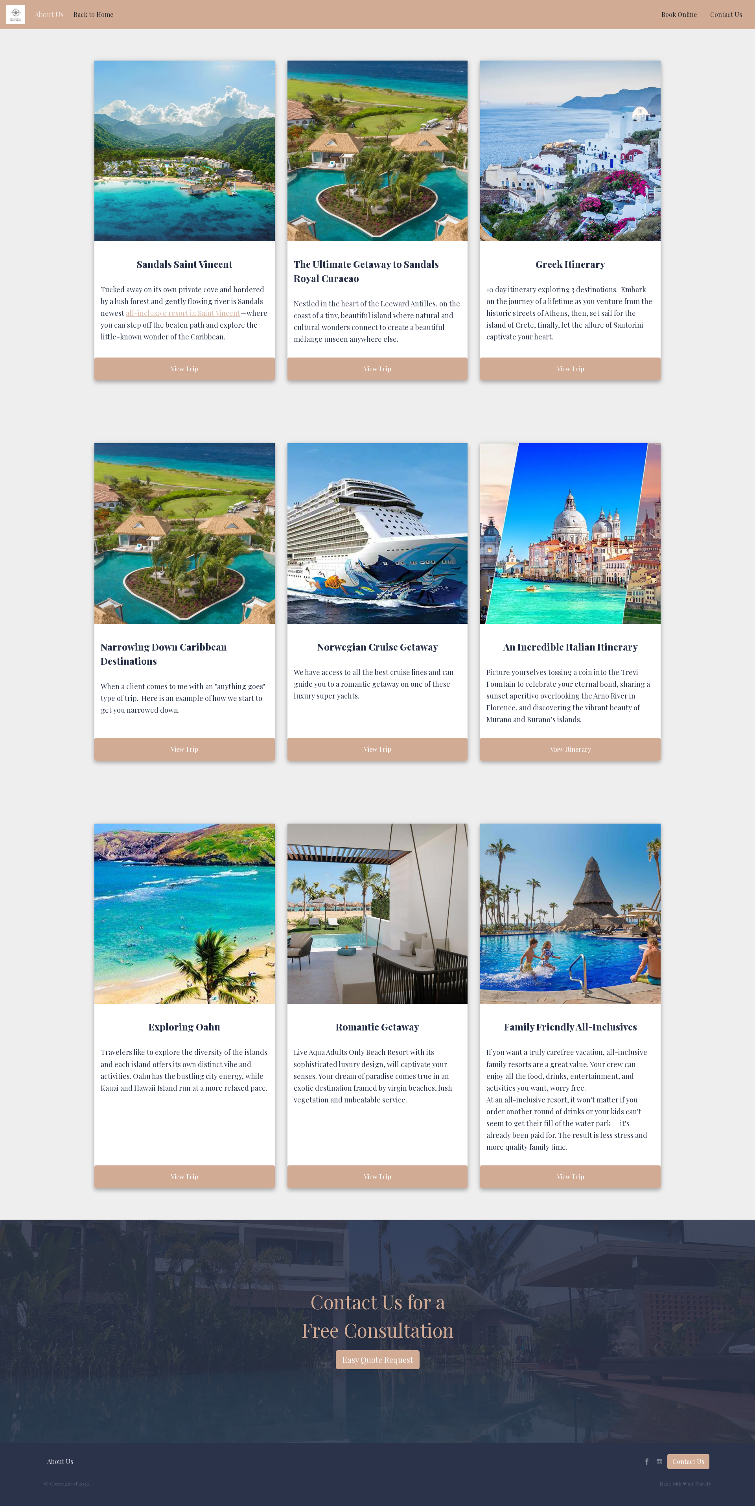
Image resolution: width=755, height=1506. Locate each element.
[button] (49, 14)
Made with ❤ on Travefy (685, 1483)
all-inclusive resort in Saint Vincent (183, 313)
